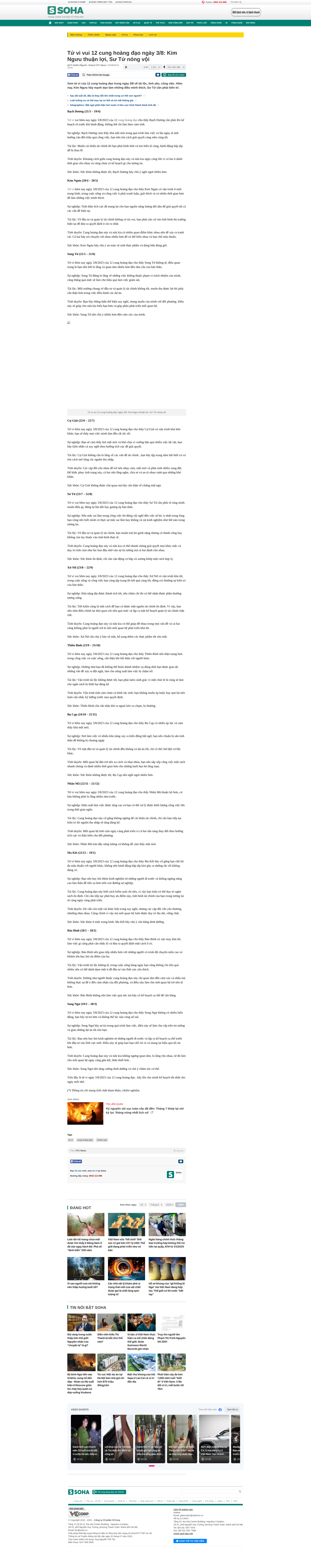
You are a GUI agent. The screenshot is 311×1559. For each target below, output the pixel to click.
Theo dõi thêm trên (208, 1409)
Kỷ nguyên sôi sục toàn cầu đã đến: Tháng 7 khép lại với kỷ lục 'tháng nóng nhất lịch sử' (145, 1110)
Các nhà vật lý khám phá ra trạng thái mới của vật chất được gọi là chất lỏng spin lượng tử (124, 1289)
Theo (126, 1150)
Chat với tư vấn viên (191, 1541)
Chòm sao (102, 1140)
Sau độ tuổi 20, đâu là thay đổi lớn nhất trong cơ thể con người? (106, 95)
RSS (235, 1501)
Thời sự (93, 23)
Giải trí (189, 23)
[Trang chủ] (66, 12)
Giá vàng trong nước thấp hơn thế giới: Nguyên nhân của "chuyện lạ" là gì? (79, 1340)
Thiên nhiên (94, 34)
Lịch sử (153, 34)
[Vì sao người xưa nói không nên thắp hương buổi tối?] (85, 1268)
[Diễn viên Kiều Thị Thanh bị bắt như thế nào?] (111, 1322)
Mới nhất (59, 23)
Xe (226, 23)
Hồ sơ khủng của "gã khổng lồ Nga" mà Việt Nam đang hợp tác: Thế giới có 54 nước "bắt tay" (167, 1289)
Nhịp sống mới (175, 23)
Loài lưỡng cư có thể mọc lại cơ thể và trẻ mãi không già (102, 100)
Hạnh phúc (72, 23)
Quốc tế (148, 23)
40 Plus (136, 23)
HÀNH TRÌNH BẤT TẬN (101, 2)
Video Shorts (80, 1409)
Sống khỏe (216, 23)
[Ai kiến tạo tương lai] (245, 12)
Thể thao (160, 23)
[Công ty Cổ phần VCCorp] (112, 1512)
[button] (152, 1465)
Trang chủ (78, 1501)
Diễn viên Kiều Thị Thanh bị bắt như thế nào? (110, 1338)
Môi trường (76, 34)
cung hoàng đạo (128, 120)
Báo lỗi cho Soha (176, 75)
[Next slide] (236, 1440)
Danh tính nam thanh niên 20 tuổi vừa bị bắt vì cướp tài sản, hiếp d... (86, 1451)
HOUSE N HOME (77, 2)
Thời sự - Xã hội (93, 1501)
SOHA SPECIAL (124, 2)
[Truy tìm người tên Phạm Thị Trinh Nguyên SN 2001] (171, 1322)
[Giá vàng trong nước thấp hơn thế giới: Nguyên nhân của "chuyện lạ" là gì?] (81, 1322)
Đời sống (250, 23)
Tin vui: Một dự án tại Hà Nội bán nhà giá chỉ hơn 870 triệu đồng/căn (110, 1380)
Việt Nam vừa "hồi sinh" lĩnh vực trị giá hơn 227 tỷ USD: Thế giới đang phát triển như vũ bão (126, 1245)
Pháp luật (202, 23)
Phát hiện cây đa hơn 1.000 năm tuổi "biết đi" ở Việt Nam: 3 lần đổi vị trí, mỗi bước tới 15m (170, 1381)
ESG (83, 23)
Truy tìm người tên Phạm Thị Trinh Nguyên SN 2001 (171, 1338)
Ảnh (228, 1501)
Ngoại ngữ (110, 34)
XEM (180, 1204)
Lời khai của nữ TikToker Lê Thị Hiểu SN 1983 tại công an (118, 1451)
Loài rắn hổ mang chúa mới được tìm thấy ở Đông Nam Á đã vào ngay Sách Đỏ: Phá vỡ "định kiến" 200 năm (84, 1245)
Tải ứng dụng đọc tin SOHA (110, 1492)
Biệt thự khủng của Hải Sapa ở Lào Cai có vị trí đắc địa (141, 1378)
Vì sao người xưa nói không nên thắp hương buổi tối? (83, 1285)
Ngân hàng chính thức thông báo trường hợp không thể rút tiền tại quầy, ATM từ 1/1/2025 (167, 1243)
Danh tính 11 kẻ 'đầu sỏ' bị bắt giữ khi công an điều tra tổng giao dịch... (150, 1451)
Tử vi (70, 120)
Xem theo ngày (128, 1204)
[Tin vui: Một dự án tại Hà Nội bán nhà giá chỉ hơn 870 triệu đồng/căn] (111, 1362)
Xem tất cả (232, 1409)
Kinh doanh (106, 23)
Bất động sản (122, 23)
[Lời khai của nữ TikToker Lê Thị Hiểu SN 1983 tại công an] (118, 1439)
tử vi (71, 1140)
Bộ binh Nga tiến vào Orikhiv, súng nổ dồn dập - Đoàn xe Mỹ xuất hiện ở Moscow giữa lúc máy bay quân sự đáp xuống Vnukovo (80, 1383)
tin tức (78, 1171)
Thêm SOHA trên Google (97, 75)
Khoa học (138, 34)
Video (219, 1501)
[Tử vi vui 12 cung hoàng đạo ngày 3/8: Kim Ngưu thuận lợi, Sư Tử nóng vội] (126, 365)
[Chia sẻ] (73, 75)
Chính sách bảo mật (183, 1533)
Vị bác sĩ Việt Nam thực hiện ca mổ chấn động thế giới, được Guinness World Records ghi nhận (141, 1341)
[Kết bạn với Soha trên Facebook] (170, 1174)
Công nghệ (236, 23)
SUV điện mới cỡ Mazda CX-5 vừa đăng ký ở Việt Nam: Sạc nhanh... (214, 1451)
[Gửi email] (157, 75)
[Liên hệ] (180, 1161)
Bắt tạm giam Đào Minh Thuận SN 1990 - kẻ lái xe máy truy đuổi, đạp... (181, 1451)
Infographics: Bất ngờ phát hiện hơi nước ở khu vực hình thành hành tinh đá (113, 105)
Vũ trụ (125, 34)
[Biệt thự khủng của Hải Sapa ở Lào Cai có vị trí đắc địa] (141, 1362)
